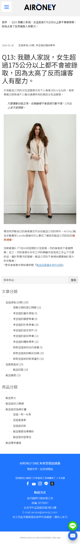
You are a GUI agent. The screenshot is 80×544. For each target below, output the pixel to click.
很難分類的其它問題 (24, 307)
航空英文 (11, 398)
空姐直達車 (19, 420)
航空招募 (18, 369)
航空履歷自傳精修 (23, 431)
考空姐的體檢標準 (45, 45)
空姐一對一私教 (22, 414)
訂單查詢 (37, 477)
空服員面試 (12, 364)
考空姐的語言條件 (23, 330)
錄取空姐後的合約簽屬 (26, 347)
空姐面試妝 (19, 426)
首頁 (4, 22)
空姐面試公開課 (23, 477)
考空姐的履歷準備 (23, 319)
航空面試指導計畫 (16, 409)
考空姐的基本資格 (23, 313)
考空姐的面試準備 (23, 336)
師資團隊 (49, 477)
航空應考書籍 (13, 443)
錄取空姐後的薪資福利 (26, 359)
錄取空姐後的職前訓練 (26, 353)
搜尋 (73, 280)
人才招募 (60, 477)
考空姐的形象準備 (23, 324)
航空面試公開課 (15, 403)
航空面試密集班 (22, 437)
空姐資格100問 (26, 45)
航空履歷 (11, 375)
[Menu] (6, 6)
